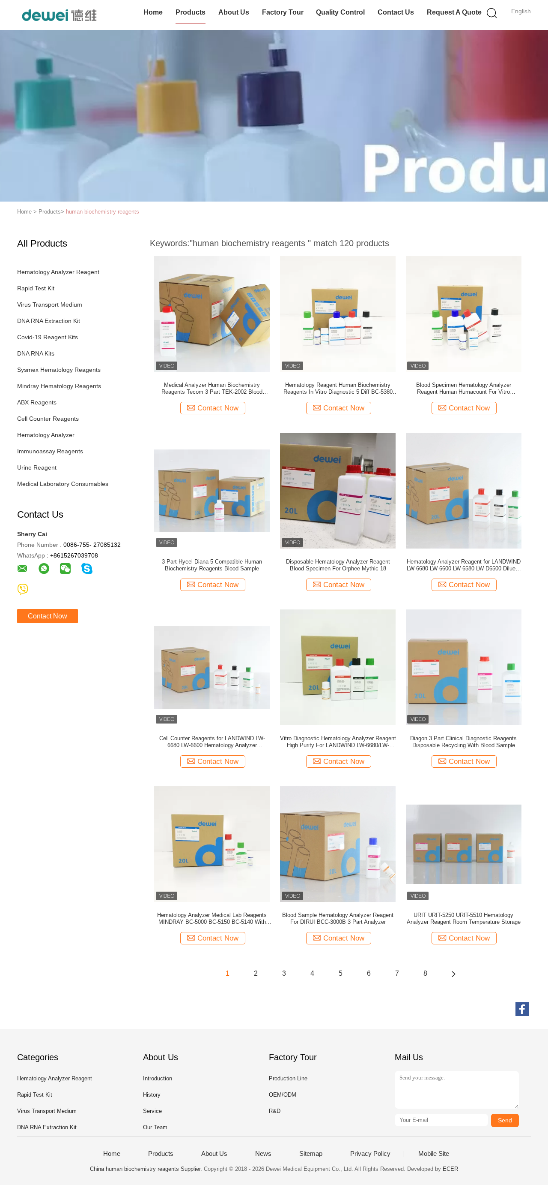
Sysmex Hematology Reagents (59, 369)
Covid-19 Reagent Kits (47, 337)
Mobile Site (433, 1154)
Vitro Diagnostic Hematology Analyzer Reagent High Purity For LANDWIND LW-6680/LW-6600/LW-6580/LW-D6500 (338, 742)
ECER (450, 1169)
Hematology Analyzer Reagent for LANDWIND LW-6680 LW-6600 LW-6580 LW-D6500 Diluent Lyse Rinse (464, 565)
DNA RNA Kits (35, 353)
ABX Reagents (37, 402)
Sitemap (310, 1154)
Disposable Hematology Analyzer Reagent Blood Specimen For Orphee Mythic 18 (338, 565)
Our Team (155, 1127)
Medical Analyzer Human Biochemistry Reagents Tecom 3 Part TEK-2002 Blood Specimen (211, 388)
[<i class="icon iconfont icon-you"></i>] (453, 973)
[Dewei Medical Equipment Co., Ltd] (59, 15)
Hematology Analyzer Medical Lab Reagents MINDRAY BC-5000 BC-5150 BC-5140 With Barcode (212, 919)
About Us (233, 12)
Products (191, 12)
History (152, 1095)
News (263, 1154)
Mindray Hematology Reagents (59, 386)
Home (153, 12)
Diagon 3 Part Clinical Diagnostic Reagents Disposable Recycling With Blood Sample (463, 741)
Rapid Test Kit (35, 288)
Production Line (288, 1078)
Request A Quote (454, 12)
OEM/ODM (282, 1095)
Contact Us (396, 12)
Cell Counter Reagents (48, 418)
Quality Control (340, 12)
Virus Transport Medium (49, 304)
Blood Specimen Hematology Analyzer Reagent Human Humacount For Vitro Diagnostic (463, 388)
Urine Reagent (37, 467)
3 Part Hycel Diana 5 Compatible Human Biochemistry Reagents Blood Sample (212, 565)
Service (152, 1111)
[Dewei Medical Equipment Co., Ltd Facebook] (522, 1009)
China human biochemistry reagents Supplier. (147, 1169)
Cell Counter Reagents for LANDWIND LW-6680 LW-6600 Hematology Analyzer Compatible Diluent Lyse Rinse (212, 742)
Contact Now (47, 616)
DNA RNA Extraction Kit (48, 320)
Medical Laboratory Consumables (62, 483)
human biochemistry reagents (102, 211)
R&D (274, 1111)
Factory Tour (283, 12)
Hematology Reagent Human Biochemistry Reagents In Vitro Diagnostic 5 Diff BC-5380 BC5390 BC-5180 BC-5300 (338, 388)
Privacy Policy (370, 1154)
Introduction (157, 1078)
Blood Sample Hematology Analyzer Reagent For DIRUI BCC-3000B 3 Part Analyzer (337, 918)
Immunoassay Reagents (50, 451)
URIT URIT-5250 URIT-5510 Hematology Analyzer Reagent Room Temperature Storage (464, 918)
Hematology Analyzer (45, 434)
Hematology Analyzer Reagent (58, 271)
